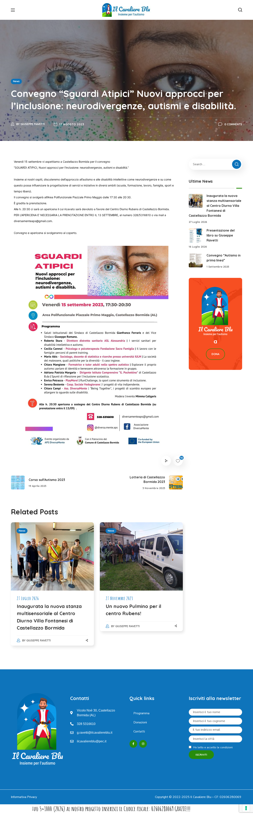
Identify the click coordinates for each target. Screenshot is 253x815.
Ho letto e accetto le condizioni (213, 747)
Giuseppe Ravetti (32, 124)
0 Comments (233, 124)
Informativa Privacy (24, 797)
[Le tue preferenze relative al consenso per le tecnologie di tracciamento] (246, 808)
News (16, 81)
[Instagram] (143, 744)
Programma (141, 713)
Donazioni (140, 722)
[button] (240, 10)
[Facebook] (133, 744)
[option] (52, 588)
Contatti (139, 731)
